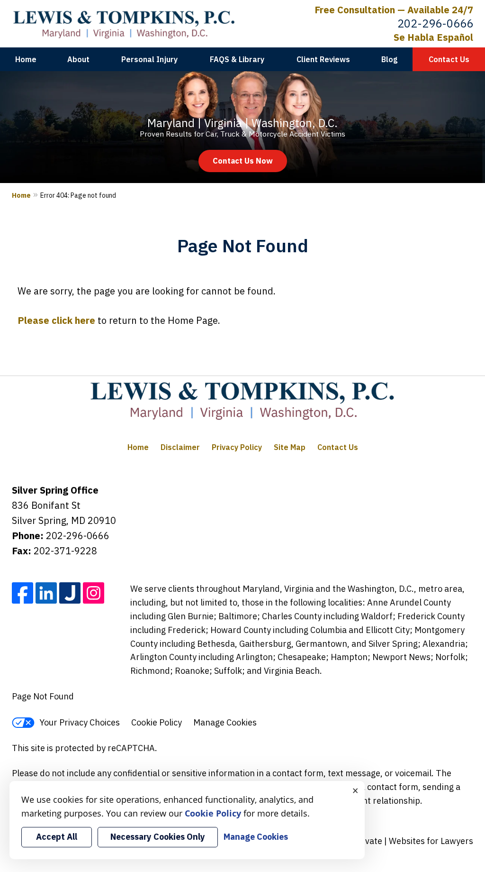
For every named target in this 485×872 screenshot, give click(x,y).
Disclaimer (180, 447)
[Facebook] (22, 593)
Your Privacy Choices (79, 722)
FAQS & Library (237, 59)
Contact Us (449, 59)
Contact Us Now (243, 161)
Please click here (56, 320)
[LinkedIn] (46, 593)
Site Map (289, 447)
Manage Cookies (225, 722)
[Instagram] (93, 593)
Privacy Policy (237, 447)
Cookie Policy (156, 722)
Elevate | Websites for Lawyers (397, 840)
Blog (389, 59)
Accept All (56, 836)
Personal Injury (149, 59)
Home (25, 59)
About (78, 59)
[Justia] (70, 593)
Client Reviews (323, 59)
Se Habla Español (433, 37)
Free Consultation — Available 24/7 (393, 9)
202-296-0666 (435, 23)
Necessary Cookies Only (157, 836)
